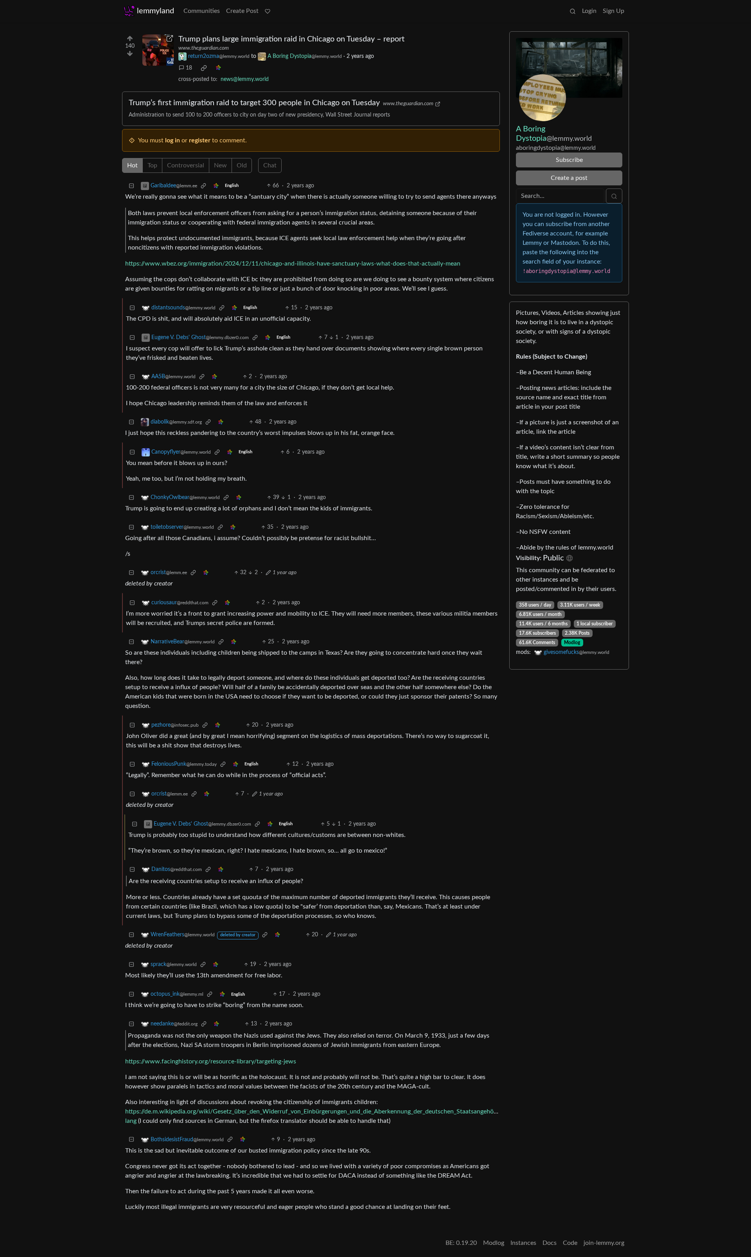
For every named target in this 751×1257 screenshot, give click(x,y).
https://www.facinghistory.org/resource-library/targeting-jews (210, 1061)
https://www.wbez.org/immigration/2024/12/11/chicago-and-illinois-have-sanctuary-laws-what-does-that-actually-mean (292, 263)
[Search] (572, 11)
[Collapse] (131, 186)
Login (589, 11)
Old (242, 165)
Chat (270, 165)
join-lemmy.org (604, 1243)
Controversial (185, 165)
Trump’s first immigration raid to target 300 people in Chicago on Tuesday (254, 103)
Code (570, 1243)
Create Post (242, 11)
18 (189, 68)
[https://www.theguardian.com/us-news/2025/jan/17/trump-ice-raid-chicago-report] (158, 50)
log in (172, 140)
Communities (201, 11)
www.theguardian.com (203, 48)
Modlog (572, 642)
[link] (204, 68)
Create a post (569, 178)
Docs (550, 1243)
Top (152, 165)
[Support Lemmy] (267, 11)
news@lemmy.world (245, 79)
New (220, 165)
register (199, 140)
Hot (132, 165)
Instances (523, 1243)
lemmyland (155, 11)
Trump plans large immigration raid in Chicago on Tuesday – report (291, 39)
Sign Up (613, 11)
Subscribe (569, 160)
